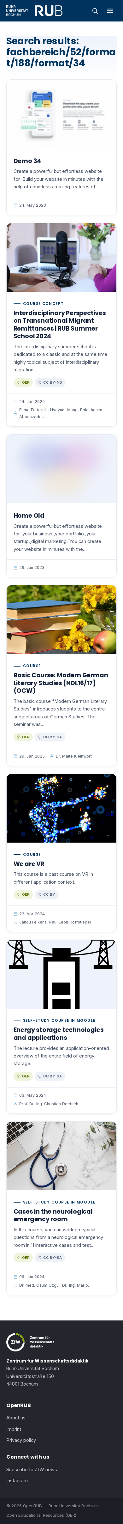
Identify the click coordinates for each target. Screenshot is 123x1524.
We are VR (29, 864)
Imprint (13, 1429)
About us (16, 1418)
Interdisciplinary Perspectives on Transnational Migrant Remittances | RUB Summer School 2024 (60, 325)
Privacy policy (21, 1440)
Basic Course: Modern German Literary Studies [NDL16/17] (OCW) (61, 683)
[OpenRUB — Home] (34, 10)
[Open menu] (110, 10)
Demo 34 (27, 161)
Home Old (29, 515)
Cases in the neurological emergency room (53, 1215)
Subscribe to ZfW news (31, 1469)
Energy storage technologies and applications (59, 1034)
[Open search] (95, 10)
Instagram (17, 1481)
